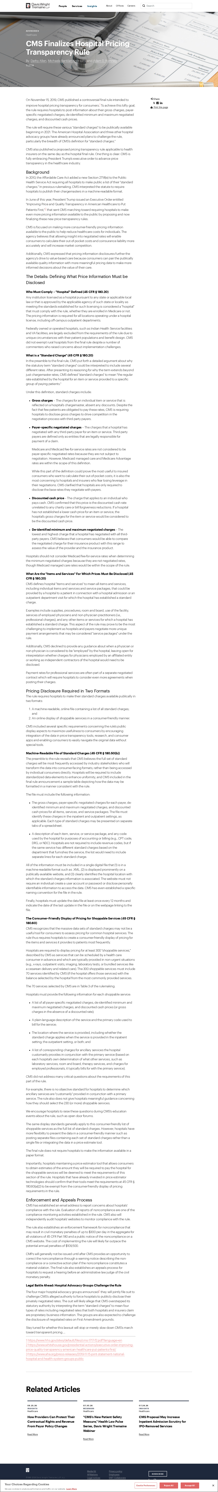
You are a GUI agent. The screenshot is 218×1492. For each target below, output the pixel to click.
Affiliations (92, 1475)
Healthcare (31, 35)
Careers (131, 6)
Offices (120, 6)
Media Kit (91, 1471)
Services (77, 6)
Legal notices (93, 1478)
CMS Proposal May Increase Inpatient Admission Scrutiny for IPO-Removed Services (162, 1421)
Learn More (71, 1489)
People (63, 6)
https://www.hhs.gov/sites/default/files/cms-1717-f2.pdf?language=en (75, 1340)
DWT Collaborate (117, 1478)
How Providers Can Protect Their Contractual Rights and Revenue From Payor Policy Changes (51, 1421)
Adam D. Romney (105, 60)
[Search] (143, 6)
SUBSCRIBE (158, 1474)
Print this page (160, 107)
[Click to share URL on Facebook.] (157, 103)
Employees (114, 1475)
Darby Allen (38, 60)
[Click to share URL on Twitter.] (154, 103)
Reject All (168, 1485)
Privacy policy (115, 1471)
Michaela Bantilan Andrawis (67, 60)
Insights (92, 6)
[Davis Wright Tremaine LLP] (38, 6)
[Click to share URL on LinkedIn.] (161, 103)
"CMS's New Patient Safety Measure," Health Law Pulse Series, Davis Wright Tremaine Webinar (104, 1423)
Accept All (190, 1485)
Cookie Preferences (145, 1485)
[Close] (213, 1485)
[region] (109, 1486)
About (109, 6)
